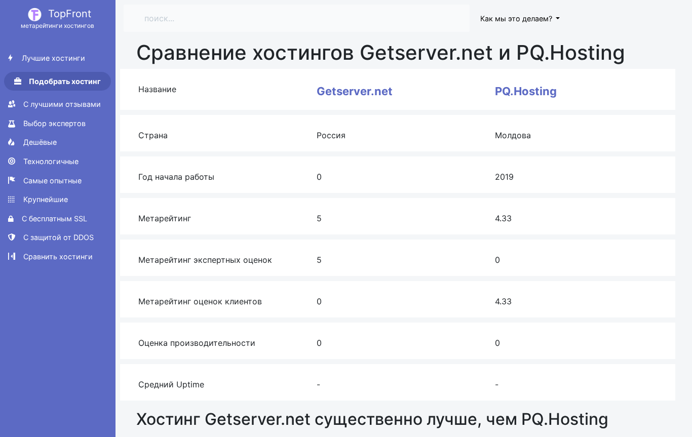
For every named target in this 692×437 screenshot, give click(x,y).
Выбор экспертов (53, 123)
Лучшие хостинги (52, 58)
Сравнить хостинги (57, 256)
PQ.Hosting (526, 91)
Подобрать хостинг (64, 81)
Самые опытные (51, 180)
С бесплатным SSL (53, 218)
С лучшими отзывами (61, 104)
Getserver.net (355, 91)
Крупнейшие (44, 199)
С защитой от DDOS (57, 237)
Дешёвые (39, 142)
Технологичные (50, 161)
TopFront (57, 18)
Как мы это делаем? (517, 18)
